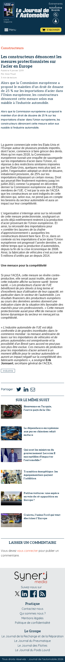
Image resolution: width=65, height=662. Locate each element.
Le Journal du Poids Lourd (32, 650)
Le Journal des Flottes (32, 645)
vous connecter (27, 551)
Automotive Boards (55, 9)
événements (55, 3)
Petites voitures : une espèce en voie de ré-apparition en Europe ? (41, 497)
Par (8, 74)
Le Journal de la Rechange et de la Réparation (33, 636)
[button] (50, 30)
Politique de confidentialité (32, 622)
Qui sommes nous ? (33, 613)
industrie (8, 370)
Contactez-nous (32, 609)
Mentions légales (32, 618)
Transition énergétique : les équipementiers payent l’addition (41, 475)
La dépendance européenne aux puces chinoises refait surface (41, 431)
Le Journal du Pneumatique (32, 641)
